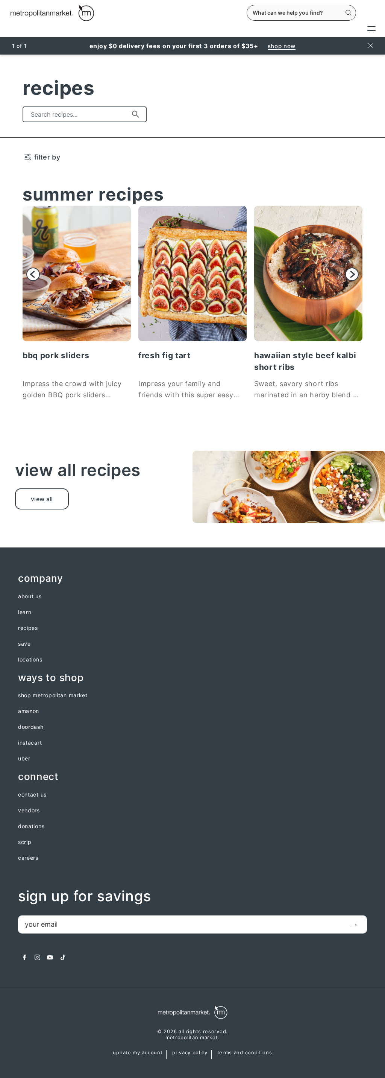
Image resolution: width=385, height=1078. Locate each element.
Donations (31, 826)
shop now (282, 46)
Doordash (31, 727)
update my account (137, 1052)
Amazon (28, 711)
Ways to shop (50, 677)
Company (40, 578)
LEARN (25, 612)
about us (30, 596)
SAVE (24, 644)
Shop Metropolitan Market (53, 695)
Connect (38, 776)
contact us (32, 795)
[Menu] (371, 27)
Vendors (29, 810)
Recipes (28, 628)
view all (42, 499)
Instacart (30, 743)
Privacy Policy (190, 1052)
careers (28, 858)
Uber (24, 759)
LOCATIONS (30, 660)
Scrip (25, 842)
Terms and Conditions (244, 1052)
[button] (33, 274)
